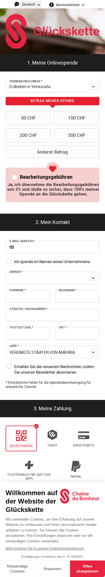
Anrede (16, 271)
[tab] (52, 101)
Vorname (18, 290)
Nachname (68, 290)
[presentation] (52, 101)
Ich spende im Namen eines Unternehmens (52, 261)
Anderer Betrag (52, 152)
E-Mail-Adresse (22, 241)
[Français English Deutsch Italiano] (30, 4)
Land (14, 345)
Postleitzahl (21, 327)
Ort (63, 327)
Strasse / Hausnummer (29, 309)
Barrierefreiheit (68, 4)
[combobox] (52, 86)
